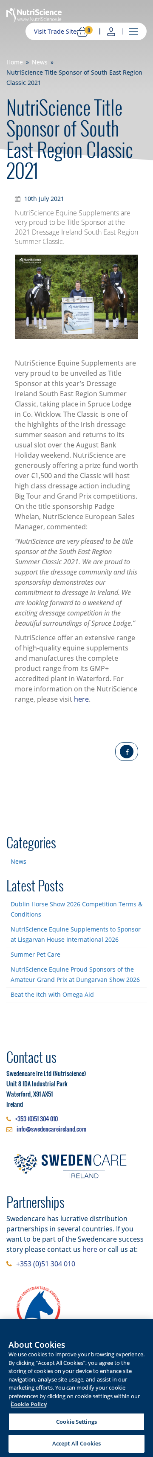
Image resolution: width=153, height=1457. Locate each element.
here (81, 699)
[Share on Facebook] (126, 751)
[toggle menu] (133, 31)
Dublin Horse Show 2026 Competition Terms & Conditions (76, 909)
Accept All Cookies (76, 1443)
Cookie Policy (29, 1404)
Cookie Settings (76, 1421)
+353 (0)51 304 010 (36, 1118)
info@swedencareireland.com (51, 1128)
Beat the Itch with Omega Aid (52, 994)
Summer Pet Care (35, 954)
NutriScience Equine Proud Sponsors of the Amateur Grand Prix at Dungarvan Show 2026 (75, 974)
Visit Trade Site (55, 31)
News (18, 861)
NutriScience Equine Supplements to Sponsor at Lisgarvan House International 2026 (76, 934)
